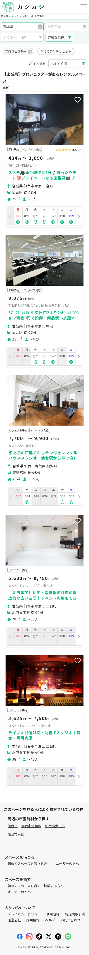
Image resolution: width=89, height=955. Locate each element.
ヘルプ (50, 920)
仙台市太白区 (55, 825)
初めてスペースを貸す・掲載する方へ (36, 885)
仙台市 (13, 825)
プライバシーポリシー (24, 914)
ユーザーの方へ (67, 863)
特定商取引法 (75, 914)
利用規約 (53, 914)
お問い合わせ (70, 920)
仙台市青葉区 (31, 825)
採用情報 (33, 920)
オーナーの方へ (19, 891)
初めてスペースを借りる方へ (29, 863)
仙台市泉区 (16, 834)
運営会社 (14, 920)
